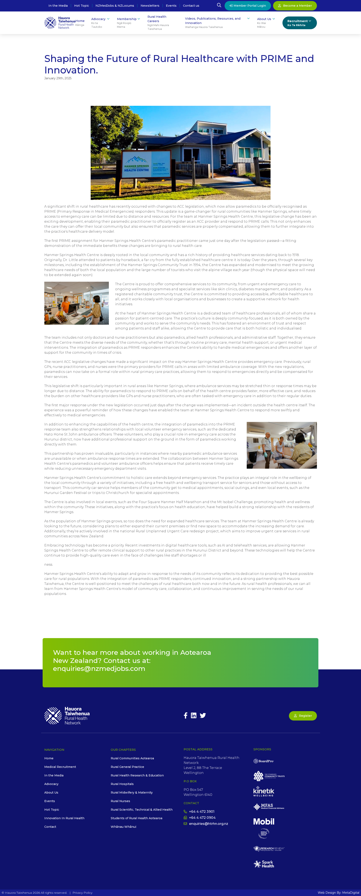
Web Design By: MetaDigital (338, 893)
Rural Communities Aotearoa (132, 758)
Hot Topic (81, 6)
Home (80, 23)
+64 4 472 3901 (201, 812)
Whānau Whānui (123, 827)
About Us (264, 22)
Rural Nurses (120, 801)
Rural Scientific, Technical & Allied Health (142, 809)
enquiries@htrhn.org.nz (208, 824)
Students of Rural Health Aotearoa (136, 818)
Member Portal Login (250, 6)
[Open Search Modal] (219, 6)
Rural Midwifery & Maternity (132, 792)
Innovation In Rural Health (64, 818)
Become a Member (297, 6)
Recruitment (297, 23)
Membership (127, 22)
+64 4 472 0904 (202, 818)
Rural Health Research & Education (137, 775)
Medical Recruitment (60, 767)
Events (171, 6)
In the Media (58, 6)
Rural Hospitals (122, 784)
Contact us (191, 6)
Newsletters (150, 6)
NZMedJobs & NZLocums (114, 6)
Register (305, 716)
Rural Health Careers (158, 22)
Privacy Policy (82, 893)
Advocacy (98, 22)
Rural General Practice (127, 767)
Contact (50, 827)
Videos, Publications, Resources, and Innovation (212, 23)
